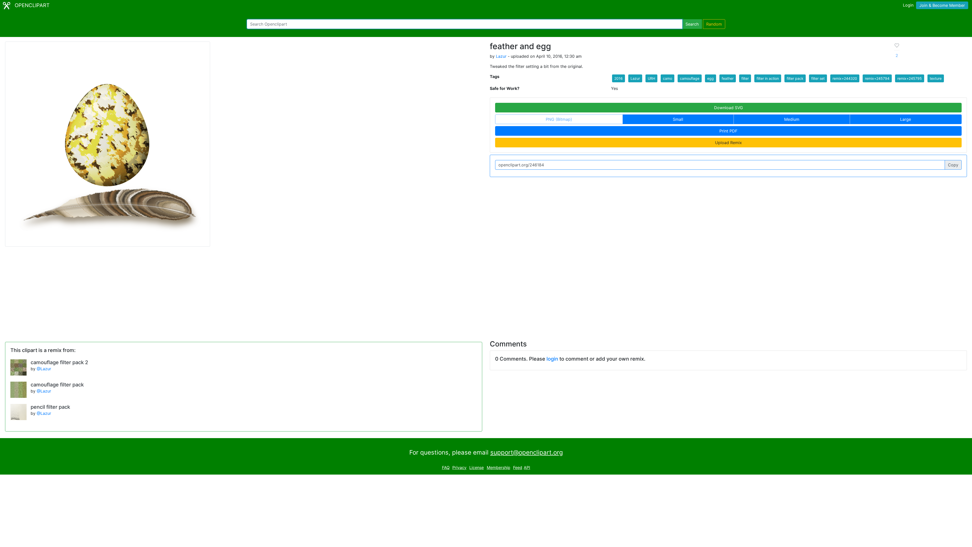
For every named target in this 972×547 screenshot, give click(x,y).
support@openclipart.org (526, 452)
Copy (953, 164)
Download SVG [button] (728, 107)
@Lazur (44, 368)
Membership (498, 467)
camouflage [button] (689, 78)
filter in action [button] (768, 78)
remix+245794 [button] (877, 78)
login (552, 359)
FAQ (446, 467)
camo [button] (667, 78)
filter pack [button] (795, 78)
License (476, 467)
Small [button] (678, 119)
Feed (517, 467)
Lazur (501, 56)
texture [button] (936, 78)
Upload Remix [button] (728, 142)
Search (692, 24)
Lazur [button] (635, 78)
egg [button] (710, 78)
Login (908, 5)
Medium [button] (791, 119)
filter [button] (745, 78)
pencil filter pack (50, 407)
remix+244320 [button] (845, 78)
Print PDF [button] (728, 130)
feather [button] (728, 78)
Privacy (459, 467)
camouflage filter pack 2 (59, 362)
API (527, 467)
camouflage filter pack (57, 385)
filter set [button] (818, 78)
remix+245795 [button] (909, 78)
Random (714, 24)
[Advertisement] (486, 290)
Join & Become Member (942, 5)
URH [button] (651, 78)
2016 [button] (618, 78)
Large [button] (905, 119)
